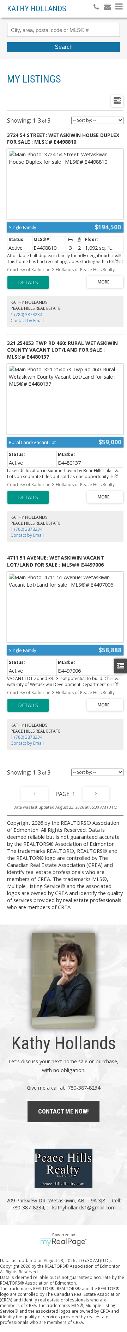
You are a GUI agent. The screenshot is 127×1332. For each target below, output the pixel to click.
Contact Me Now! (63, 1111)
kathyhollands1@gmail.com (84, 1207)
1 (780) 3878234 (26, 315)
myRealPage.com (63, 1242)
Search (64, 47)
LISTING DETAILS (28, 282)
